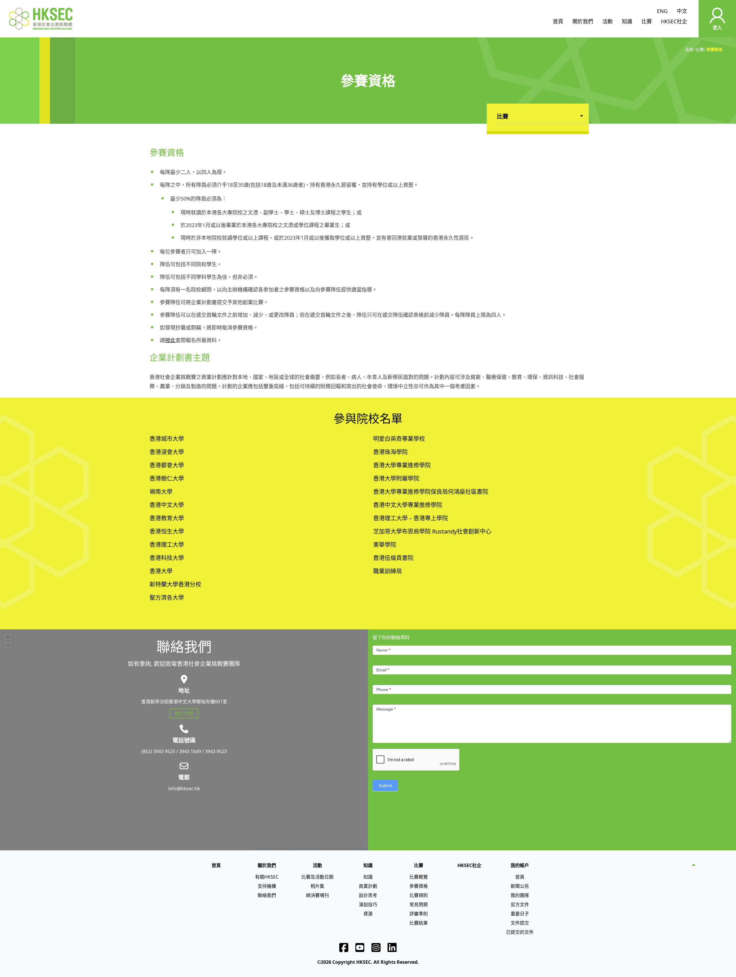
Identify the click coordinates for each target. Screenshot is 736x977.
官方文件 (520, 904)
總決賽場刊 (317, 895)
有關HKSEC (267, 877)
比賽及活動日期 (317, 877)
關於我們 (582, 21)
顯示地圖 (184, 713)
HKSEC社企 (674, 21)
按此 (170, 340)
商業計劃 (368, 886)
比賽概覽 (418, 877)
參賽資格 (418, 886)
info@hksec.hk (184, 788)
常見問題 (418, 904)
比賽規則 (418, 895)
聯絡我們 (267, 895)
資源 (368, 914)
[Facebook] (344, 947)
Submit (385, 785)
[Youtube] (360, 947)
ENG (662, 10)
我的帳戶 (520, 865)
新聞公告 (520, 886)
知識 (627, 21)
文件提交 (520, 923)
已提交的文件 (520, 932)
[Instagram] (376, 947)
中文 (682, 10)
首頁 (558, 21)
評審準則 (418, 914)
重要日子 (520, 914)
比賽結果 (418, 923)
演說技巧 (368, 904)
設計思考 (368, 895)
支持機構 (267, 886)
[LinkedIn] (392, 947)
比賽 (646, 21)
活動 (607, 21)
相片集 (317, 886)
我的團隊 (520, 895)
